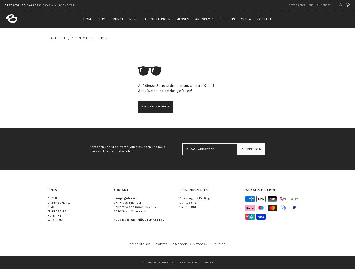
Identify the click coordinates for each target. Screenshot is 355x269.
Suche (53, 198)
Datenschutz (59, 202)
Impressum (57, 211)
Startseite (56, 38)
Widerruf (56, 220)
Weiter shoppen (155, 106)
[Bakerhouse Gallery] (11, 19)
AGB (51, 207)
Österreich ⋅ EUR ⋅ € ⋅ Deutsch (311, 5)
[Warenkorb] (348, 5)
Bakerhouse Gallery (166, 262)
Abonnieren (251, 149)
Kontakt (55, 215)
